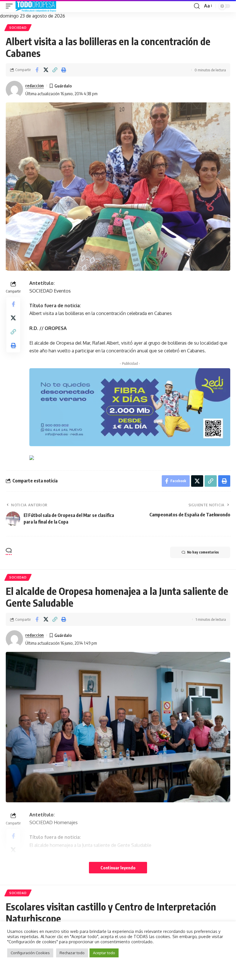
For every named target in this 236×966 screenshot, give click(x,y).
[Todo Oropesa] (36, 6)
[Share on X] (46, 70)
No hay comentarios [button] (203, 552)
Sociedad (18, 27)
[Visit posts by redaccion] (14, 89)
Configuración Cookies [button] (30, 952)
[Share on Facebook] (37, 70)
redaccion (34, 85)
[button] (11, 6)
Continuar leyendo (118, 867)
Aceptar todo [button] (104, 952)
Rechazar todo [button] (72, 952)
